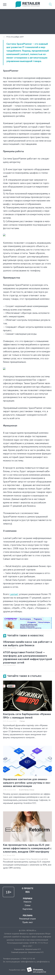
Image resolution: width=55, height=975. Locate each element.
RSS (28, 891)
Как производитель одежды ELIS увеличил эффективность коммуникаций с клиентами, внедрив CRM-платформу (27, 848)
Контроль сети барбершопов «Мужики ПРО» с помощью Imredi (27, 715)
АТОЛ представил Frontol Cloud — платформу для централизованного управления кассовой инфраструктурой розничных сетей (27, 657)
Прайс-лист (27, 922)
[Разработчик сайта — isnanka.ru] (36, 970)
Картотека (27, 909)
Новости (27, 901)
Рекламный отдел (27, 918)
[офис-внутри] (27, 618)
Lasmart (24, 54)
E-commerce (24, 790)
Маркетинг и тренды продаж (14, 859)
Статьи (22, 721)
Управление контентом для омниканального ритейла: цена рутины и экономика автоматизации (27, 782)
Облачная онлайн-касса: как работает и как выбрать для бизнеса (27, 643)
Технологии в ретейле (39, 859)
